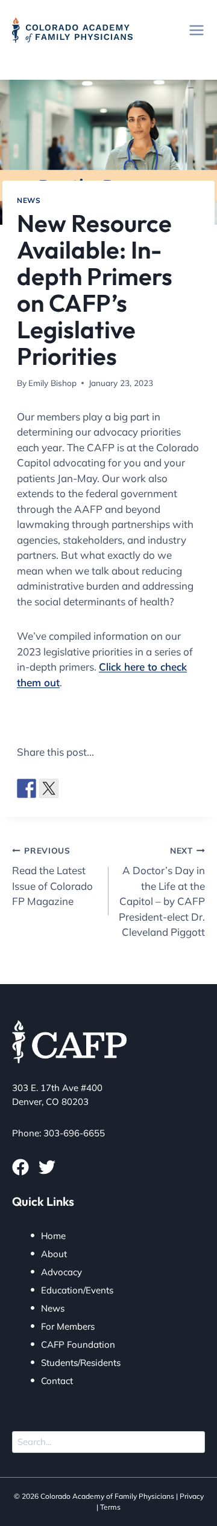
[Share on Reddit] (71, 788)
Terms (110, 1507)
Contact (57, 1380)
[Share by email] (160, 788)
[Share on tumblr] (138, 788)
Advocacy (61, 1272)
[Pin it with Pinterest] (93, 788)
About (54, 1254)
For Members (68, 1326)
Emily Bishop (52, 383)
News (28, 200)
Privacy (192, 1496)
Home (53, 1235)
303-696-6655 (74, 1133)
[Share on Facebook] (26, 788)
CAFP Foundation (78, 1344)
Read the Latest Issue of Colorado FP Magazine (52, 876)
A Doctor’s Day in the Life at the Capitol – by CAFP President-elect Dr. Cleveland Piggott (162, 891)
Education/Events (77, 1290)
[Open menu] (196, 30)
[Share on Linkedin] (115, 788)
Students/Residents (81, 1362)
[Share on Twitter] (48, 788)
